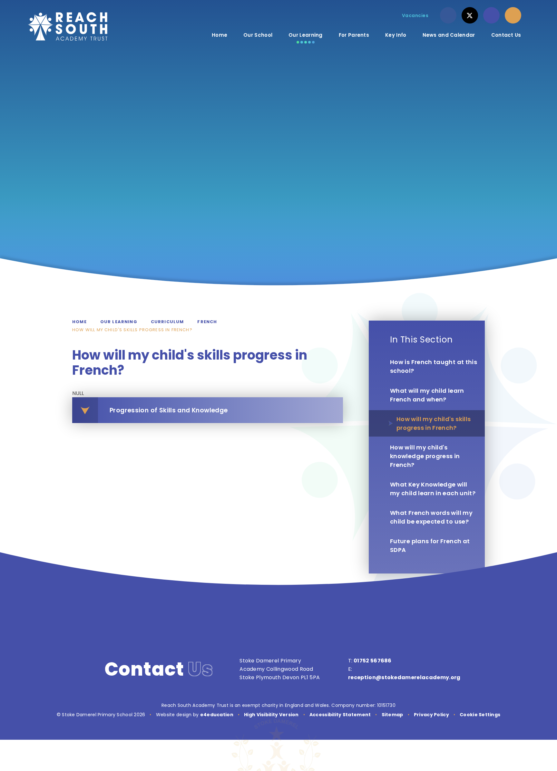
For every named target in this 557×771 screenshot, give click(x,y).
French (207, 322)
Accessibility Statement (340, 714)
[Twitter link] (470, 15)
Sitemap (392, 714)
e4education (216, 714)
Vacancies (415, 15)
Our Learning (118, 322)
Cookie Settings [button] (480, 714)
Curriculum (167, 322)
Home (79, 322)
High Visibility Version (271, 714)
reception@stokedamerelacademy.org (404, 677)
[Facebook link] (448, 15)
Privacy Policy (431, 714)
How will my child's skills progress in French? (132, 330)
